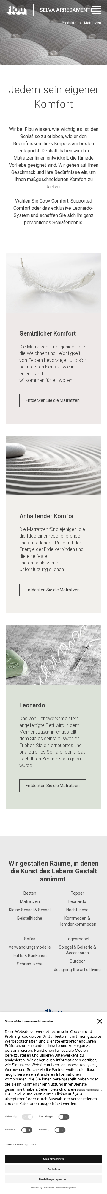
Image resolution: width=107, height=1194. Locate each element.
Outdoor (77, 961)
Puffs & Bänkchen (30, 955)
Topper (77, 893)
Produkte (69, 23)
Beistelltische (29, 918)
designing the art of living (77, 969)
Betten (29, 893)
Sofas (29, 938)
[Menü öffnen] (96, 10)
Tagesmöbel (77, 938)
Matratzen (30, 901)
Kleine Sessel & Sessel (30, 909)
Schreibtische (30, 964)
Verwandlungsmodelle (30, 947)
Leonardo (77, 901)
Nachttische (77, 909)
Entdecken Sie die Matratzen (53, 400)
